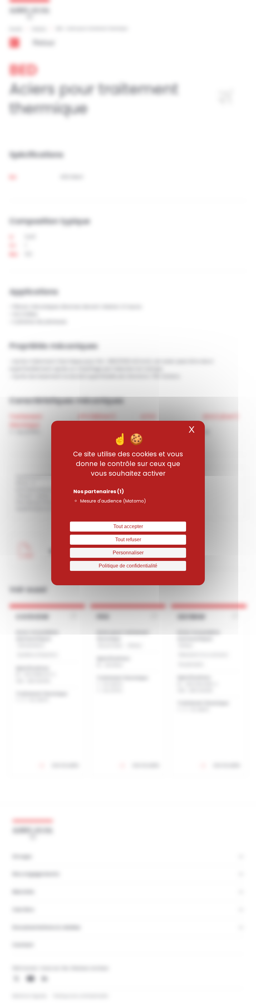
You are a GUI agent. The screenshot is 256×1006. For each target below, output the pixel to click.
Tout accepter (128, 526)
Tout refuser (128, 539)
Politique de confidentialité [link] (128, 565)
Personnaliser (128, 552)
